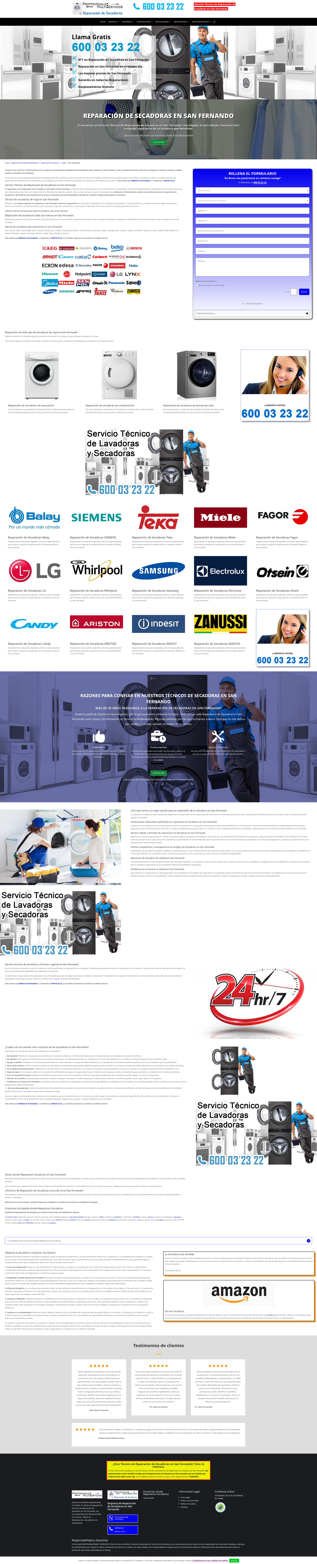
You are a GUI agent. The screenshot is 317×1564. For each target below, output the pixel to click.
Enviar (304, 291)
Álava (15, 1217)
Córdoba (136, 1217)
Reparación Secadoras (50, 163)
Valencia (21, 1223)
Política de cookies (188, 1504)
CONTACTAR (158, 142)
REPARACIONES (180, 22)
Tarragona (160, 1220)
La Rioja (26, 1220)
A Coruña (9, 1217)
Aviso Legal (185, 1497)
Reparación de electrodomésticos (25, 163)
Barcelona (74, 1217)
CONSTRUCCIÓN (143, 22)
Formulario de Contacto (121, 1518)
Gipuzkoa (177, 1217)
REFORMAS (126, 22)
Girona (151, 1217)
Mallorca (73, 1220)
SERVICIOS (112, 22)
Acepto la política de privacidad (211, 285)
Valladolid (29, 1223)
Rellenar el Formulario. (141, 180)
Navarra (88, 1220)
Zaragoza (52, 1223)
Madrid (59, 1220)
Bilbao (81, 1217)
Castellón (117, 1217)
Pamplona (112, 1220)
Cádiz (63, 163)
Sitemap (184, 1507)
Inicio (7, 163)
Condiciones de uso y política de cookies (210, 1560)
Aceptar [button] (234, 1560)
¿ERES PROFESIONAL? (200, 22)
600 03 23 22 (169, 180)
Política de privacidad (189, 1500)
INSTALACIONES (162, 22)
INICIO (103, 22)
